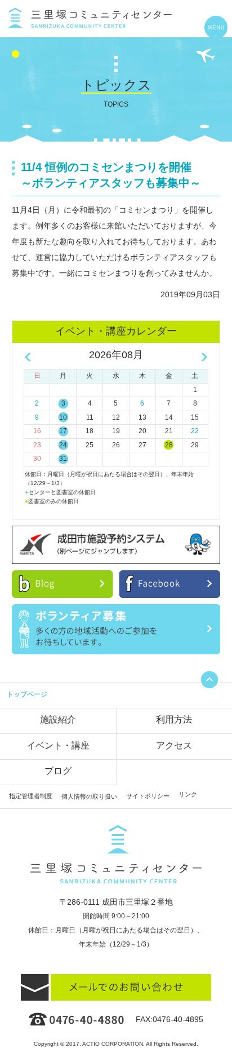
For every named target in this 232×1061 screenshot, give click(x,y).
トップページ (27, 694)
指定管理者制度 (30, 796)
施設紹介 (58, 719)
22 (195, 431)
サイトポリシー (147, 796)
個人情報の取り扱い (89, 796)
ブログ (58, 771)
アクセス (174, 745)
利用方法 (174, 719)
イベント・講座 (58, 745)
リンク (188, 794)
